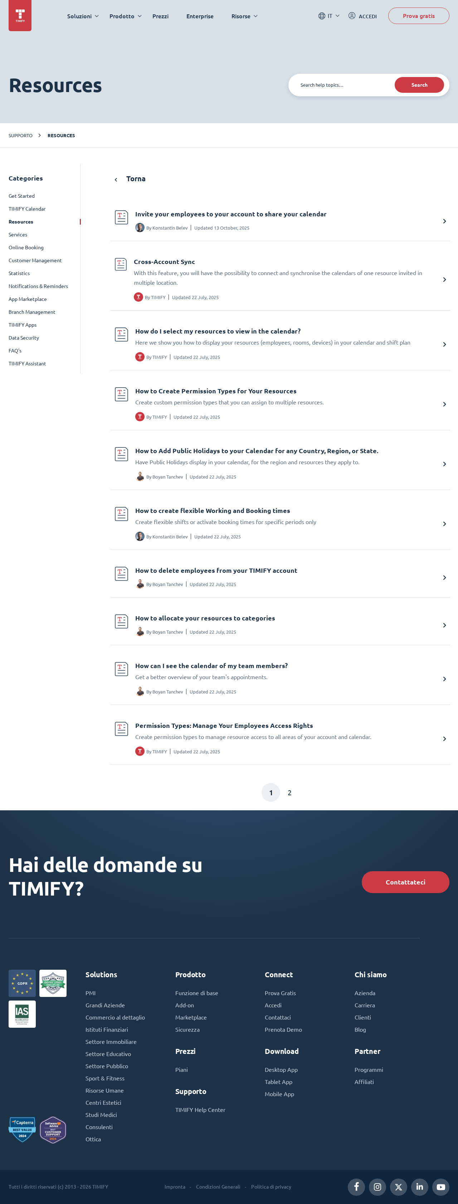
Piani (181, 1069)
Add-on (184, 1005)
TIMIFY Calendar (27, 209)
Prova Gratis (280, 993)
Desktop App (281, 1069)
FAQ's (15, 351)
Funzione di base (196, 993)
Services (18, 235)
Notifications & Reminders (38, 286)
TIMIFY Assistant (27, 363)
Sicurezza (187, 1029)
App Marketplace (28, 299)
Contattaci (278, 1017)
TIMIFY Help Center (200, 1110)
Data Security (24, 338)
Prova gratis (419, 15)
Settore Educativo (108, 1054)
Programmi (369, 1069)
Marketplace (191, 1017)
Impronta (175, 1187)
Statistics (19, 273)
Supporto (21, 135)
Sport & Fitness (105, 1078)
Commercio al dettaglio (115, 1017)
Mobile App (279, 1094)
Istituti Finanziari (107, 1029)
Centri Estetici (103, 1102)
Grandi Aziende (105, 1005)
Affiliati (364, 1082)
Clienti (363, 1017)
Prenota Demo (283, 1029)
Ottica (93, 1139)
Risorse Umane (105, 1090)
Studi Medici (101, 1115)
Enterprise (200, 16)
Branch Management (32, 312)
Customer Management (35, 260)
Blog (360, 1029)
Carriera (365, 1005)
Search (419, 85)
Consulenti (99, 1127)
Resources (61, 135)
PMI (91, 993)
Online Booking (26, 247)
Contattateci (405, 882)
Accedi (273, 1005)
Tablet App (278, 1082)
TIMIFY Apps (22, 325)
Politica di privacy (271, 1187)
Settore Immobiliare (111, 1041)
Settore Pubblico (107, 1066)
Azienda (365, 993)
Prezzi (160, 16)
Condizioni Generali (218, 1187)
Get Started (22, 196)
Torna (135, 178)
